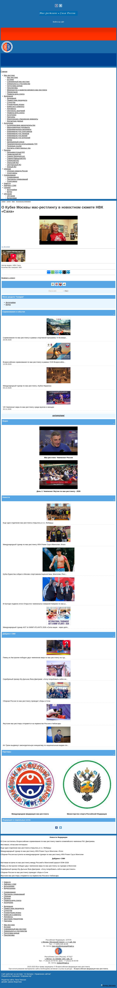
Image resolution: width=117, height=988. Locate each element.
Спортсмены (12, 173)
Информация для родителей (18, 138)
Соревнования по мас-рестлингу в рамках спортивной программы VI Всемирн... (35, 338)
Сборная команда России (17, 171)
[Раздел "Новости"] (114, 499)
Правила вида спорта (15, 94)
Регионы (7, 150)
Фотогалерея (9, 886)
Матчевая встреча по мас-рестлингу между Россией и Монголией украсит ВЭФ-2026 (35, 863)
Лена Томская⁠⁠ (20, 980)
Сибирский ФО (13, 160)
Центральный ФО (14, 165)
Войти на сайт (58, 22)
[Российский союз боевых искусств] (60, 285)
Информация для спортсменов (19, 131)
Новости (7, 183)
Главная (4, 71)
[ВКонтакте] (49, 272)
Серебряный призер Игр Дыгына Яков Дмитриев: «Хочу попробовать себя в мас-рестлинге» (38, 869)
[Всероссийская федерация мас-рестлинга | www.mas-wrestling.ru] (7, 53)
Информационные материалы (19, 129)
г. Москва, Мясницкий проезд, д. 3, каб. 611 (58, 942)
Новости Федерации (58, 837)
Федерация (8, 96)
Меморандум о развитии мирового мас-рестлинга (27, 90)
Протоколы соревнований (17, 179)
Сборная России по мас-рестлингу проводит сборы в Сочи (26, 701)
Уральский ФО (13, 163)
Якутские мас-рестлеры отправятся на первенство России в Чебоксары (32, 724)
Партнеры (11, 117)
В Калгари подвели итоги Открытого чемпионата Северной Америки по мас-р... (35, 604)
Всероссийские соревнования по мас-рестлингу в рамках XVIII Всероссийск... (34, 362)
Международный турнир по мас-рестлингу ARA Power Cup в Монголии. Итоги (34, 544)
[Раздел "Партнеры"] (114, 754)
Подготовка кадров (14, 86)
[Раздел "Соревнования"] (114, 314)
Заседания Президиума (13, 919)
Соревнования (10, 175)
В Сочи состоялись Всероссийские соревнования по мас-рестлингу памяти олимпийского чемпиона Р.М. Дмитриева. (48, 841)
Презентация (12, 92)
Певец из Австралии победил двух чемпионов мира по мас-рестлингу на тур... (34, 658)
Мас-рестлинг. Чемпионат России (58, 458)
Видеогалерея (9, 888)
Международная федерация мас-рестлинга (87, 814)
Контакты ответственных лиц (19, 148)
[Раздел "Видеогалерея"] (114, 423)
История (10, 79)
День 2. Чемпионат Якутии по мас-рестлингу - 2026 (58, 491)
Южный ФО (11, 167)
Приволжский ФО (14, 154)
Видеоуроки (12, 198)
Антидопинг (11, 115)
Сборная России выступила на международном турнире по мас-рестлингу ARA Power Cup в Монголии (42, 854)
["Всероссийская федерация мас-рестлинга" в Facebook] (56, 6)
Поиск (66, 291)
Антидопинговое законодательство (21, 125)
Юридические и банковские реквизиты (22, 119)
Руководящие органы (15, 104)
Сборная (7, 169)
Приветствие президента (17, 100)
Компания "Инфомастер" (22, 976)
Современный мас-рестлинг (18, 82)
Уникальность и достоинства (18, 84)
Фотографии (12, 190)
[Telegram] (56, 272)
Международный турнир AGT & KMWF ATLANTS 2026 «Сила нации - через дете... (36, 627)
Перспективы (12, 88)
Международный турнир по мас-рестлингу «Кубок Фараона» (27, 386)
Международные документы (18, 127)
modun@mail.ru (63, 963)
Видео (9, 140)
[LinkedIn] (68, 272)
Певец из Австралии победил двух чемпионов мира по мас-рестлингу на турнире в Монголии (38, 866)
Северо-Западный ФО (16, 156)
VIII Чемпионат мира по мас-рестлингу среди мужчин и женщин (28, 407)
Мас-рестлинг (9, 75)
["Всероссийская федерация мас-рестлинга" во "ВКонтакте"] (60, 6)
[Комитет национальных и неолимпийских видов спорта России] (64, 285)
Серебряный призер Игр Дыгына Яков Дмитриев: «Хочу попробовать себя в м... (35, 679)
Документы (11, 109)
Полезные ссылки (14, 146)
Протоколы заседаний (16, 111)
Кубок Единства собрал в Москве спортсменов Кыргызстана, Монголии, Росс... (35, 574)
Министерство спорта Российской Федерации (30, 814)
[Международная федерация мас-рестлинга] (56, 285)
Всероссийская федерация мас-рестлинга (91, 969)
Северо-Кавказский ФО (16, 158)
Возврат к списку (8, 278)
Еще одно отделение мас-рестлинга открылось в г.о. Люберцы (28, 523)
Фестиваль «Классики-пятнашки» (14, 845)
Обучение (8, 194)
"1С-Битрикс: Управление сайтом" (37, 974)
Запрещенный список (15, 142)
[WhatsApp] (52, 272)
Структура (11, 102)
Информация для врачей (17, 136)
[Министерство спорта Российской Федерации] (52, 285)
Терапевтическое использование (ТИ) (22, 144)
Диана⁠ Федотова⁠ (15, 982)
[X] (64, 272)
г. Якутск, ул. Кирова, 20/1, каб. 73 (58, 959)
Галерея (7, 187)
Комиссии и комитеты (15, 106)
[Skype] (60, 272)
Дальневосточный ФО (16, 152)
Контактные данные (15, 121)
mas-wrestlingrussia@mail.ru (63, 946)
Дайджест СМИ (10, 185)
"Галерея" (19, 297)
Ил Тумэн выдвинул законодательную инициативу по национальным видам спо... (36, 745)
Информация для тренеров (18, 133)
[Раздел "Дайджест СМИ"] (114, 636)
